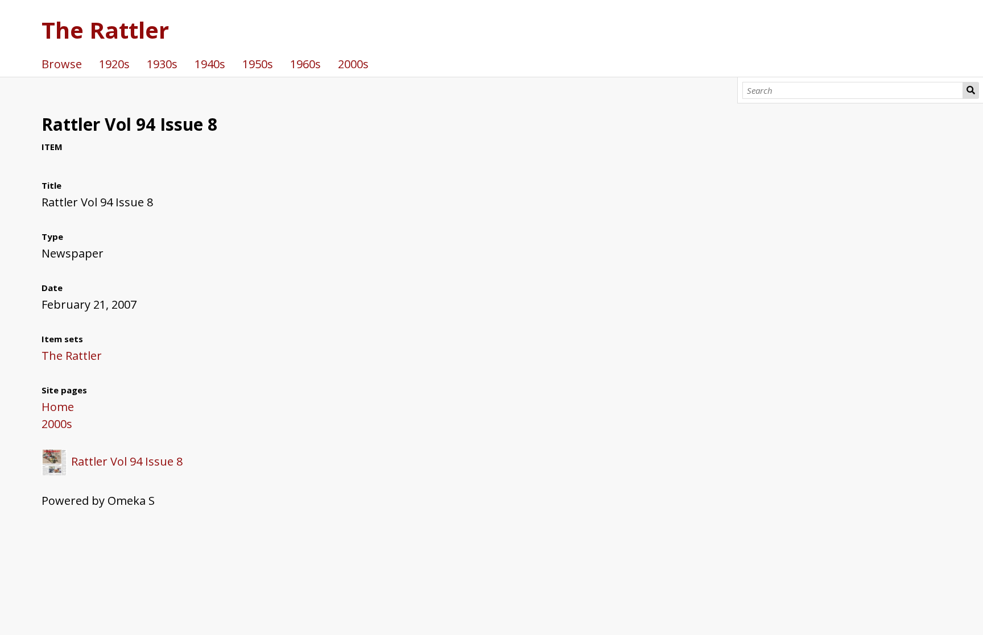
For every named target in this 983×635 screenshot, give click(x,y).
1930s (162, 64)
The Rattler (105, 29)
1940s (210, 64)
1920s (114, 64)
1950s (257, 64)
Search (971, 90)
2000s (353, 64)
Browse (62, 64)
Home (58, 406)
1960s (305, 64)
